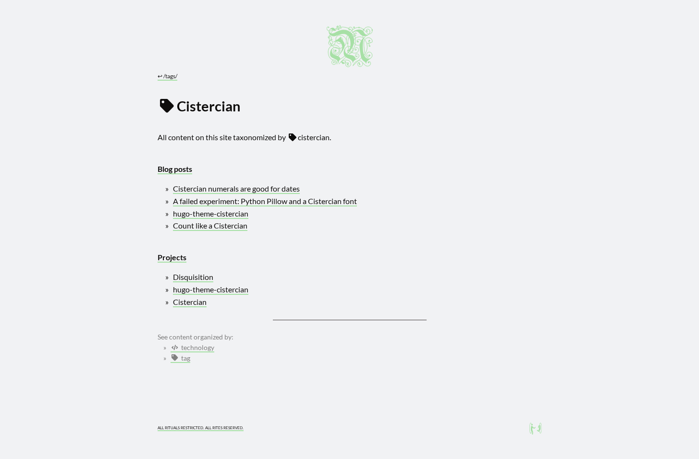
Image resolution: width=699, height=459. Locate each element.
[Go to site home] (350, 46)
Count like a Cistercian (210, 225)
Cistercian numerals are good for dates (236, 188)
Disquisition (193, 276)
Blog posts (175, 168)
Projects (172, 257)
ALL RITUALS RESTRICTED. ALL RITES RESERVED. (201, 427)
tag (185, 358)
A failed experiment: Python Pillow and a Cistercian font (265, 200)
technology (197, 347)
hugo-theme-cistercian (210, 213)
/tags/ (167, 76)
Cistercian (190, 301)
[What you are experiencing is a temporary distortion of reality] (535, 429)
